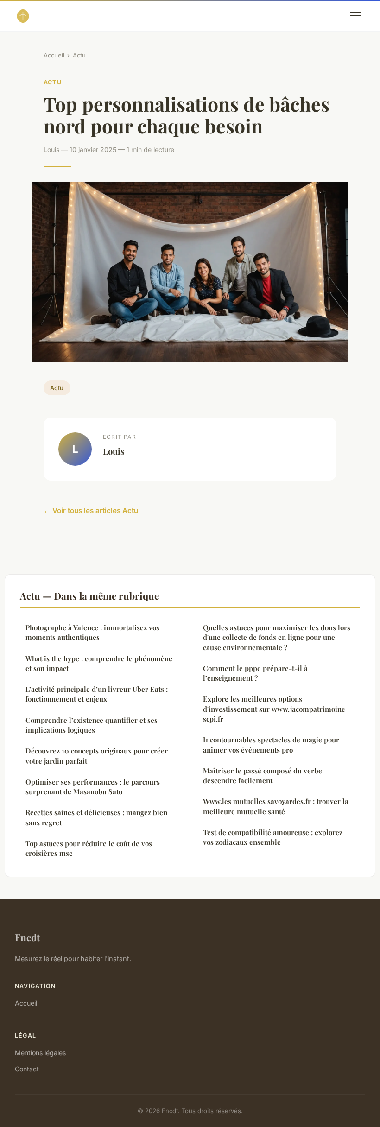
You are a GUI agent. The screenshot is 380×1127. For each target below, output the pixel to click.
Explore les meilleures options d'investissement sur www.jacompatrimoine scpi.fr (274, 708)
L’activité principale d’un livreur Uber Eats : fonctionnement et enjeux (96, 693)
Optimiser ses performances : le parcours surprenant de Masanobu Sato (92, 786)
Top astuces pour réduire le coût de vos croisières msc (88, 848)
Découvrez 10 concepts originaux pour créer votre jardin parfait (96, 755)
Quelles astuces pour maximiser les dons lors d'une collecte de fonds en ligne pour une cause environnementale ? (276, 637)
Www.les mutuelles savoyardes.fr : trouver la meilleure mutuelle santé (275, 806)
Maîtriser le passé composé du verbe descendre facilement (262, 775)
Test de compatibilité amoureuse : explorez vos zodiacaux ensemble (272, 837)
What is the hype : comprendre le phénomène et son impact (98, 663)
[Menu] (356, 15)
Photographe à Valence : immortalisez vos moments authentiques (92, 632)
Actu (79, 55)
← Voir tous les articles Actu (91, 510)
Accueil (54, 55)
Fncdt (27, 937)
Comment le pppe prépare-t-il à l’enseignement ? (255, 673)
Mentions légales (40, 1053)
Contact (27, 1069)
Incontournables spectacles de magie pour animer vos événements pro (271, 744)
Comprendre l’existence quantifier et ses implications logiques (91, 724)
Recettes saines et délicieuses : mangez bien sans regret (96, 817)
